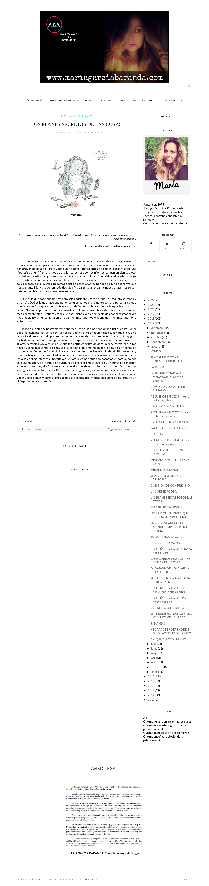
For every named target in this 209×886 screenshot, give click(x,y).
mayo (154, 653)
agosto (155, 346)
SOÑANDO (157, 623)
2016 (151, 676)
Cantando (148, 100)
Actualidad (128, 100)
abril (154, 657)
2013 (151, 690)
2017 (151, 323)
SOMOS (155, 351)
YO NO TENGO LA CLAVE (167, 536)
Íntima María (35, 100)
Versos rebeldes (172, 100)
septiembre (158, 342)
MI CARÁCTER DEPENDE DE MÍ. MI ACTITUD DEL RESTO (170, 631)
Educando (107, 100)
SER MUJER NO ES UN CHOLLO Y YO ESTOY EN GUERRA (171, 615)
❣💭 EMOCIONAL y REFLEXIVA (76, 116)
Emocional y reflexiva (64, 100)
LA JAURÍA (157, 367)
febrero (156, 667)
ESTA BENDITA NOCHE (166, 507)
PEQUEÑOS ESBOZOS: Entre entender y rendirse (169, 414)
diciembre (157, 328)
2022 (151, 300)
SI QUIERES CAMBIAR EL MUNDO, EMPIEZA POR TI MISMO (169, 526)
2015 (151, 681)
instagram (183, 249)
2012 (151, 695)
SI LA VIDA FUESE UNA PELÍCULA (165, 477)
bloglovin (151, 262)
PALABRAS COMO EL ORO (168, 428)
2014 (151, 685)
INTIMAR (156, 434)
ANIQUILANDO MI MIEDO (168, 639)
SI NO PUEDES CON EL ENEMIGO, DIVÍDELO (166, 359)
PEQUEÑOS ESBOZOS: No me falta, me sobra (169, 398)
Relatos (90, 100)
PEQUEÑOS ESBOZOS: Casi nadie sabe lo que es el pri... (168, 589)
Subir (187, 879)
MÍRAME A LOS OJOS (164, 469)
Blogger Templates (85, 879)
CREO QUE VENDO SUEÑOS (169, 422)
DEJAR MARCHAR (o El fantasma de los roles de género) (166, 376)
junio (154, 648)
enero (155, 671)
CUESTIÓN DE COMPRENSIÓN (171, 485)
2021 (151, 304)
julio (153, 643)
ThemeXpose (46, 879)
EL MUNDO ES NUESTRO (167, 607)
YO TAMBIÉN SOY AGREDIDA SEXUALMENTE (170, 580)
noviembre (158, 332)
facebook (151, 249)
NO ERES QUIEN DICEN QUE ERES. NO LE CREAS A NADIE (170, 515)
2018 (151, 318)
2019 (151, 314)
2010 (151, 699)
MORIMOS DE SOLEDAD (167, 406)
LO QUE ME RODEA (163, 491)
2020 (151, 309)
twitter (167, 249)
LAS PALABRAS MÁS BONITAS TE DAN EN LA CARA (170, 560)
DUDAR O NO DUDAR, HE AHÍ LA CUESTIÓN (170, 570)
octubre (156, 337)
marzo (155, 662)
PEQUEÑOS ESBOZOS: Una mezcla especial (168, 599)
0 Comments (26, 421)
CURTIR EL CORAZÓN (165, 543)
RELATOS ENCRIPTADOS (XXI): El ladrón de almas (171, 442)
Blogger (136, 853)
